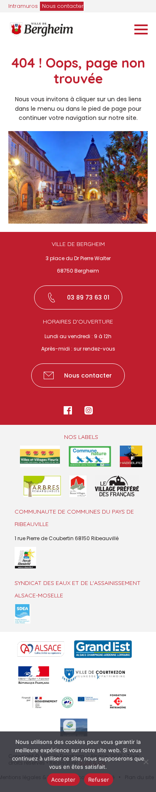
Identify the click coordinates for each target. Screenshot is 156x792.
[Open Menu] (141, 29)
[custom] (68, 410)
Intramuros (23, 6)
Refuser (98, 779)
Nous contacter (63, 6)
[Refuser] (145, 762)
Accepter (63, 779)
